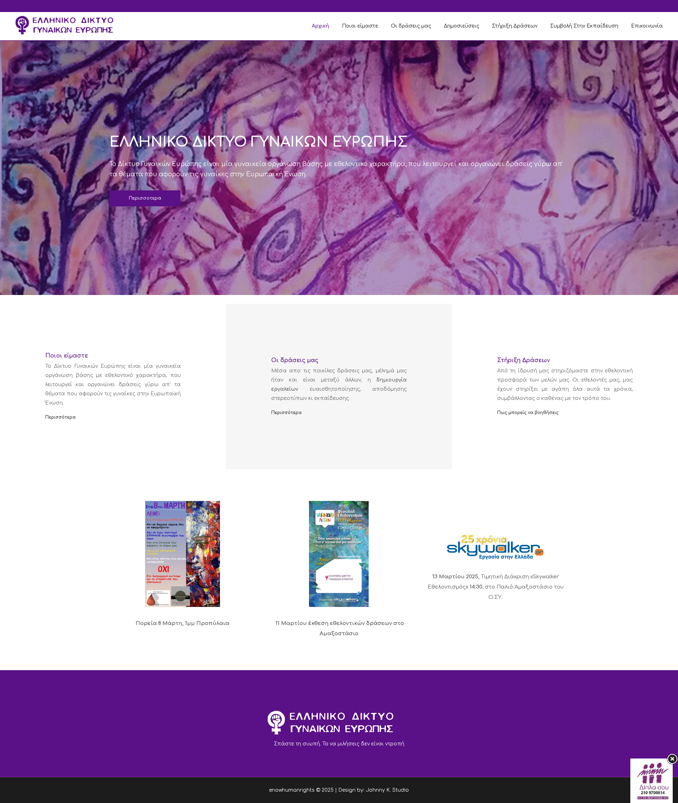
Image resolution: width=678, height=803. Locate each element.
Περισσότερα (60, 417)
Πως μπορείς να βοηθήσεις (528, 412)
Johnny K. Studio (387, 790)
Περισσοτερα (145, 198)
